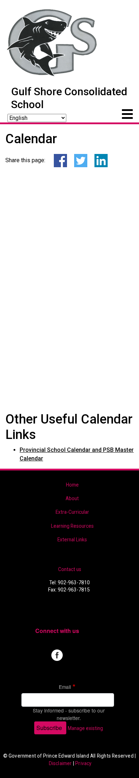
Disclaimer (60, 763)
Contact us (69, 569)
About (72, 498)
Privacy (83, 763)
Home (72, 485)
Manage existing (85, 728)
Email (65, 686)
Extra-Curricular (72, 512)
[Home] (52, 42)
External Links (72, 539)
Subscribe (49, 728)
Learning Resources (72, 526)
